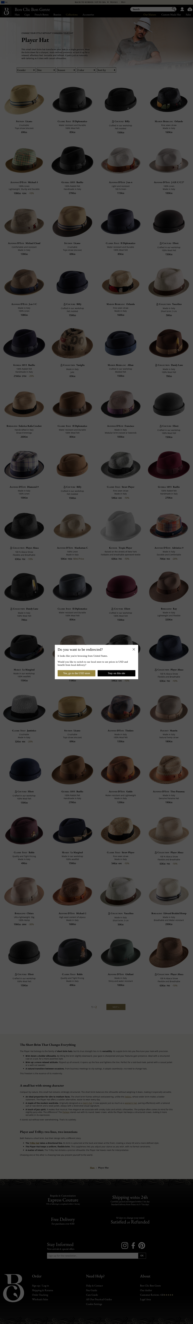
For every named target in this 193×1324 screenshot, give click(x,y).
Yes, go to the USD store (76, 673)
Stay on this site (116, 673)
